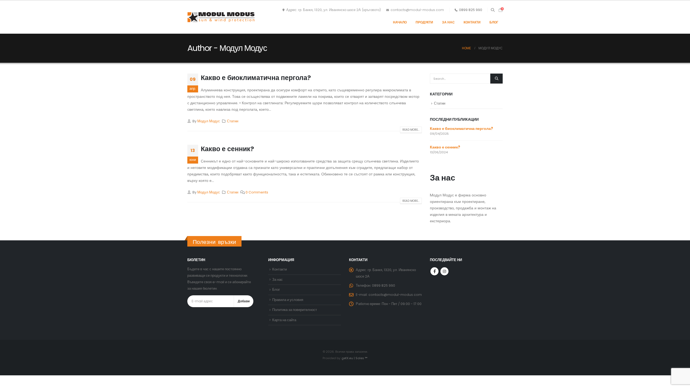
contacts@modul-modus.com (417, 10)
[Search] (496, 78)
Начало (400, 22)
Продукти (424, 22)
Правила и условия (287, 299)
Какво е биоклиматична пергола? (256, 77)
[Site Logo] (221, 17)
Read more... (410, 130)
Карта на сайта (284, 320)
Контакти (472, 22)
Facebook (434, 271)
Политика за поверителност (294, 309)
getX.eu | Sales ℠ (354, 358)
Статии (232, 121)
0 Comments (257, 192)
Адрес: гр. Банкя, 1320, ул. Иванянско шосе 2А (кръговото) (333, 10)
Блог (493, 22)
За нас (448, 22)
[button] (492, 10)
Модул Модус (208, 121)
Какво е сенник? (227, 149)
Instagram (444, 271)
